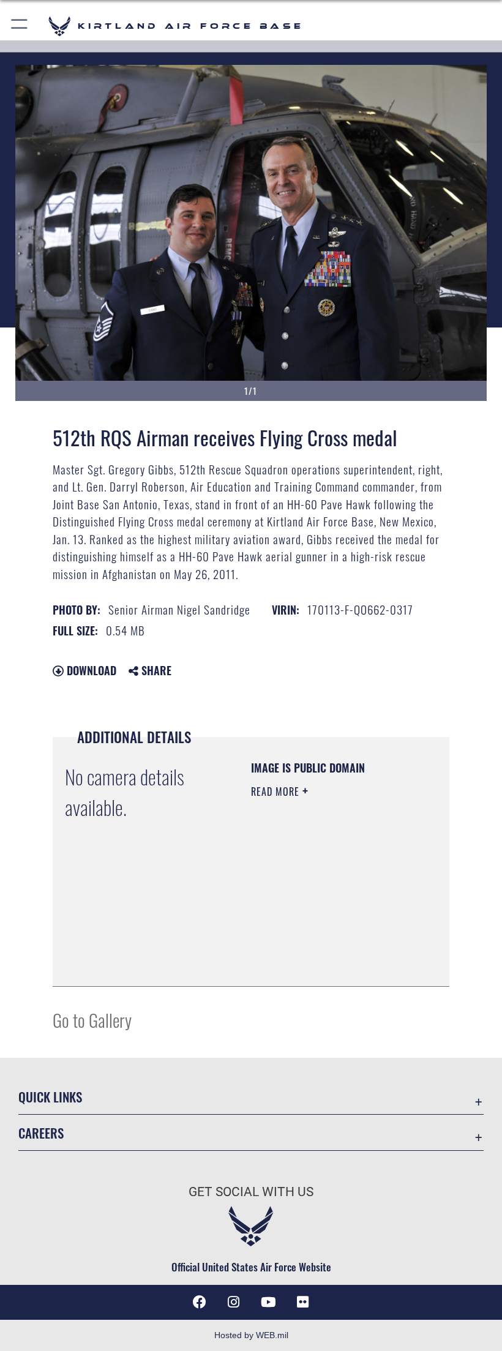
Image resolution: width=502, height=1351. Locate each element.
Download (90, 670)
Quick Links (50, 1096)
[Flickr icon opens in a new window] (302, 1302)
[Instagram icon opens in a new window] (234, 1302)
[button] (20, 26)
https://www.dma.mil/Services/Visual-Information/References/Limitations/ (325, 946)
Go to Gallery (92, 1019)
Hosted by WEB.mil (251, 1335)
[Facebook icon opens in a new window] (199, 1302)
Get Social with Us (251, 1191)
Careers (41, 1132)
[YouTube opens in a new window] (268, 1302)
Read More (276, 791)
